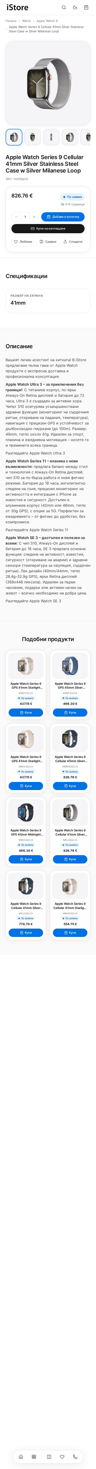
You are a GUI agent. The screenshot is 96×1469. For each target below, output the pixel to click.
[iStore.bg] (18, 7)
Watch (26, 21)
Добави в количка (65, 216)
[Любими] (62, 1456)
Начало (11, 21)
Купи (28, 712)
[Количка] (86, 7)
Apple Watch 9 (47, 21)
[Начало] (21, 1456)
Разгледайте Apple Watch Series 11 (37, 529)
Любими (26, 241)
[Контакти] (75, 1456)
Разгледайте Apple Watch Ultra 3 (35, 453)
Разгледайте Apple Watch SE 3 (33, 601)
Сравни (50, 241)
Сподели (75, 241)
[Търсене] (64, 7)
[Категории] (34, 1456)
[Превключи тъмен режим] (75, 7)
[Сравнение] (49, 1456)
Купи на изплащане (50, 228)
